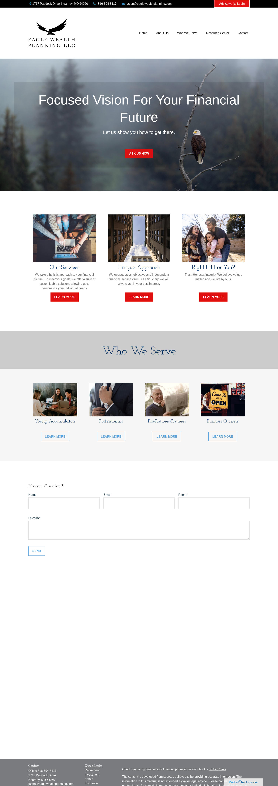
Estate (89, 779)
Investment (92, 774)
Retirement (92, 770)
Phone (182, 494)
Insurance (91, 783)
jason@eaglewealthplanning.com (149, 3)
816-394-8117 (107, 3)
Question (34, 518)
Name (32, 494)
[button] (143, 33)
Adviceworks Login (232, 3)
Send (36, 550)
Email (107, 494)
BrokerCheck (217, 769)
